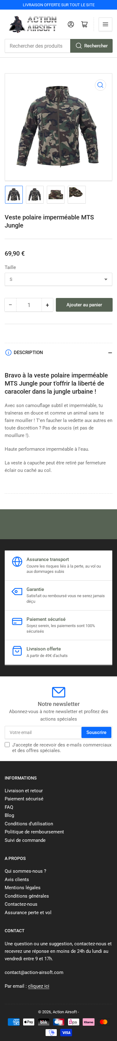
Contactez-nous (21, 904)
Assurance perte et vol (28, 912)
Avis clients (17, 879)
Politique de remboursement (34, 832)
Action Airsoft (65, 1012)
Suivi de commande (25, 840)
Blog (9, 815)
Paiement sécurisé (24, 799)
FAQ (9, 807)
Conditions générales (27, 896)
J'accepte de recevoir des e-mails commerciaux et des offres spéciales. (61, 747)
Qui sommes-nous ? (25, 871)
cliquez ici (38, 986)
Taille (10, 267)
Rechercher (96, 46)
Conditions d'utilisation (29, 824)
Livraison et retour (24, 791)
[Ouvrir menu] (105, 24)
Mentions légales (23, 887)
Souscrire (96, 732)
